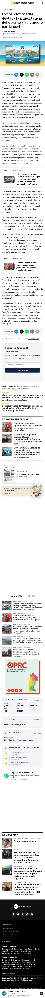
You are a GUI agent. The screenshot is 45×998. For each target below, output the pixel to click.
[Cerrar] (41, 993)
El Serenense (15, 960)
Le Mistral (34, 978)
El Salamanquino (15, 968)
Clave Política (24, 978)
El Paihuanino (15, 962)
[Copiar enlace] (37, 75)
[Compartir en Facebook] (16, 75)
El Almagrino (6, 949)
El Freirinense (26, 953)
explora (35, 386)
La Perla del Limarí (29, 964)
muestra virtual (10, 388)
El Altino (28, 951)
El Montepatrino (15, 964)
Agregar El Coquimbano (11, 37)
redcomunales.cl (7, 928)
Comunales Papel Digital (10, 978)
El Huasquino (15, 953)
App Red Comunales (25, 980)
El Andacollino (27, 962)
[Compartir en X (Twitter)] (22, 75)
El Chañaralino (17, 949)
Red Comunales (9, 31)
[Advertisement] (22, 520)
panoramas (24, 388)
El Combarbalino (17, 966)
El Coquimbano (27, 960)
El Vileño (26, 968)
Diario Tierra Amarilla (17, 951)
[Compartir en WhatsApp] (27, 75)
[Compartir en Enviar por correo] (32, 75)
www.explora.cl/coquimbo (23, 306)
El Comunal (6, 960)
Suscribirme (22, 370)
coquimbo (25, 386)
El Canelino (28, 966)
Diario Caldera (28, 949)
